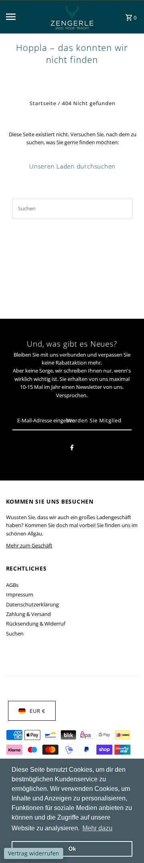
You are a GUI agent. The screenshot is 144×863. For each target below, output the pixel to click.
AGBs (12, 584)
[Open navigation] (21, 17)
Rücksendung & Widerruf (35, 623)
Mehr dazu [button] (97, 828)
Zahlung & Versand (28, 614)
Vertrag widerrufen (33, 853)
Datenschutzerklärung (32, 604)
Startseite (43, 103)
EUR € (37, 710)
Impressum (19, 594)
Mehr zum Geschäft (29, 545)
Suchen (15, 633)
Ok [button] (72, 848)
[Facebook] (72, 449)
